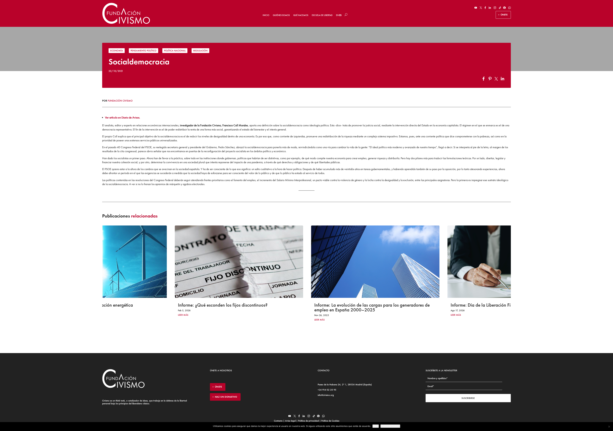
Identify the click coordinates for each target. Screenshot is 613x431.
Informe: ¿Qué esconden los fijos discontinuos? (154, 305)
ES (340, 15)
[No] (609, 426)
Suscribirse (468, 398)
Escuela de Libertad (322, 15)
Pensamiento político (143, 50)
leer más (114, 315)
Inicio (266, 15)
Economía (116, 50)
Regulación (200, 50)
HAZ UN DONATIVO (226, 396)
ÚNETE (504, 14)
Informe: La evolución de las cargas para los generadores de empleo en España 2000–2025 (303, 307)
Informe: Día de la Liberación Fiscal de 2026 (424, 305)
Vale (376, 426)
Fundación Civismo (120, 100)
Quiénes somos (281, 15)
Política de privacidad (308, 420)
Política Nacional (175, 50)
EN (337, 15)
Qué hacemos (300, 15)
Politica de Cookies (390, 426)
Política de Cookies (330, 420)
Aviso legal (290, 420)
